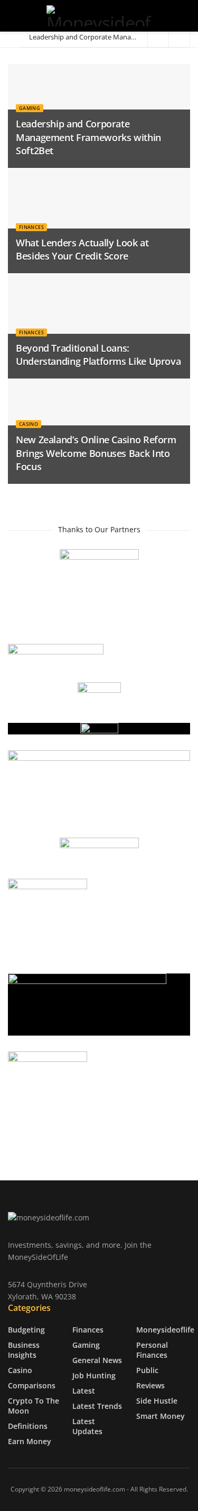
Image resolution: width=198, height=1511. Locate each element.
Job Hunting (94, 1375)
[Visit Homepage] (99, 15)
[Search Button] (185, 16)
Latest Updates (87, 1426)
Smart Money (160, 1415)
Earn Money (29, 1441)
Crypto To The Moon (33, 1405)
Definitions (28, 1425)
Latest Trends (97, 1405)
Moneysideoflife (165, 1329)
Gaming (29, 108)
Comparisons (31, 1385)
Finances (31, 227)
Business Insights (24, 1349)
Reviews (150, 1385)
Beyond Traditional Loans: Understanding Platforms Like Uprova (98, 354)
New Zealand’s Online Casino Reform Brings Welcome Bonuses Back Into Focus (96, 452)
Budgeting (26, 1329)
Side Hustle (156, 1400)
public (147, 1370)
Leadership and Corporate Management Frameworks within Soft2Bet (88, 136)
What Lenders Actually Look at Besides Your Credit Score (82, 249)
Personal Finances (152, 1349)
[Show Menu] (12, 16)
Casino (28, 424)
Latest (83, 1390)
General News (97, 1360)
